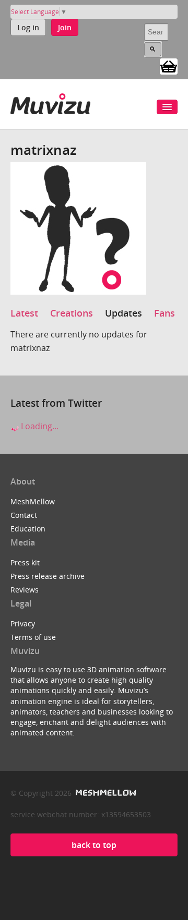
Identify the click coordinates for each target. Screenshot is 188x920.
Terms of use (33, 637)
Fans (164, 313)
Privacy (22, 623)
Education (27, 529)
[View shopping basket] (169, 65)
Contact (23, 515)
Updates (123, 313)
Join (65, 27)
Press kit (25, 562)
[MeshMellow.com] (105, 793)
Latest (24, 313)
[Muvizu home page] (50, 102)
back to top (94, 845)
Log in (28, 27)
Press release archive (47, 576)
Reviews (24, 590)
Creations (71, 313)
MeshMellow (32, 501)
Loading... (38, 426)
